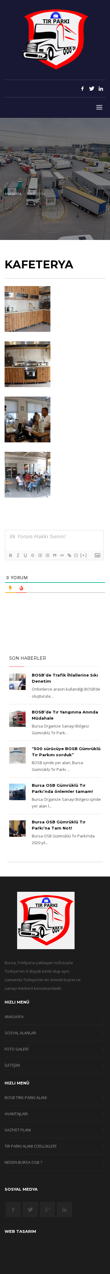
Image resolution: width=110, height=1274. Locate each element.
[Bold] (10, 555)
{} (76, 555)
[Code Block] (61, 555)
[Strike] (32, 555)
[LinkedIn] (100, 88)
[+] (83, 555)
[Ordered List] (39, 555)
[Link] (69, 555)
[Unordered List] (47, 555)
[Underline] (25, 555)
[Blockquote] (54, 555)
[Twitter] (91, 88)
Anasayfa (13, 193)
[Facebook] (82, 88)
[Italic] (17, 555)
